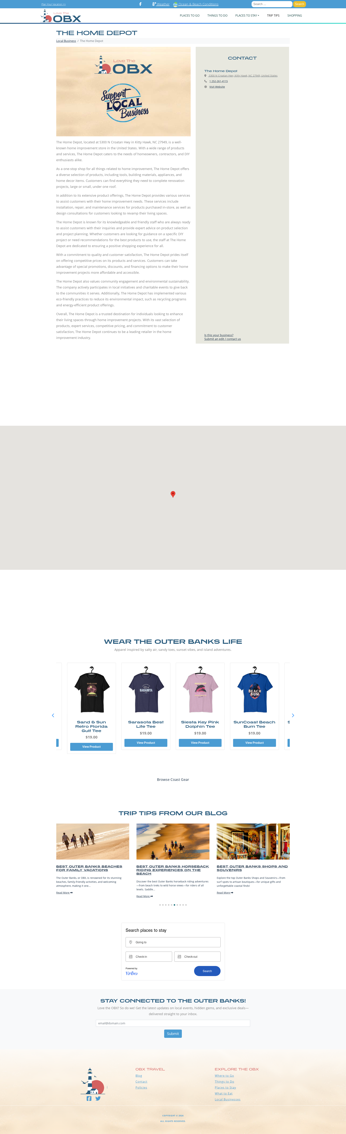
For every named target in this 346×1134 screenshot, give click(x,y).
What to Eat (224, 1093)
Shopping (294, 15)
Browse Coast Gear (173, 779)
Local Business (66, 41)
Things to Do (224, 1082)
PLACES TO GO (189, 15)
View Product (91, 742)
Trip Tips (273, 15)
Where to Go (224, 1076)
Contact (141, 1082)
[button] (293, 715)
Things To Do (217, 15)
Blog (139, 1076)
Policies (141, 1088)
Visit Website (217, 86)
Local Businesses (228, 1099)
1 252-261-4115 (218, 81)
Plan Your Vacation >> (53, 4)
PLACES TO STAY (246, 15)
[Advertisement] (173, 392)
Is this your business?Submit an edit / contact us (222, 337)
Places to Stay (225, 1088)
